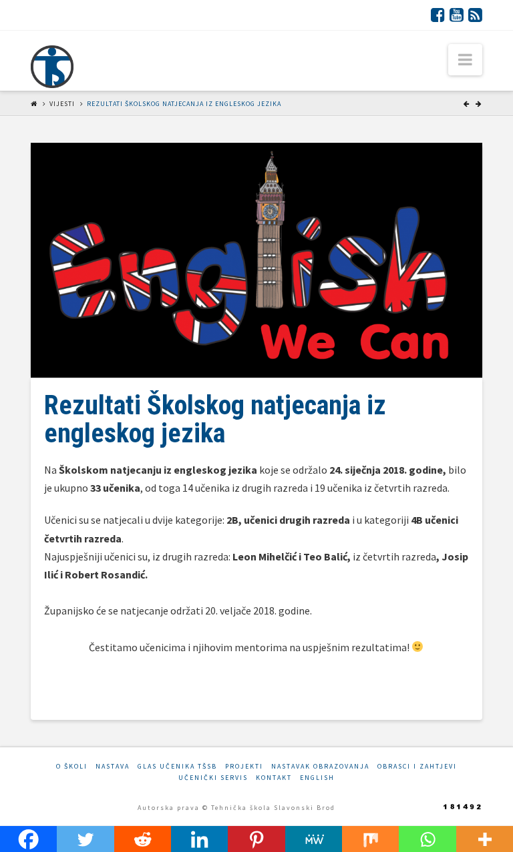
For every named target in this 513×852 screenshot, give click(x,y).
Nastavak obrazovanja (320, 766)
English (317, 777)
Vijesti (62, 103)
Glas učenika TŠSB (177, 766)
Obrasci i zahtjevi (417, 766)
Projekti (244, 766)
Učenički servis (213, 777)
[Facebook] (438, 15)
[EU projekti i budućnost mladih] (52, 66)
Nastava (113, 766)
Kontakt (274, 777)
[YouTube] (457, 15)
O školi (72, 766)
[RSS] (475, 15)
